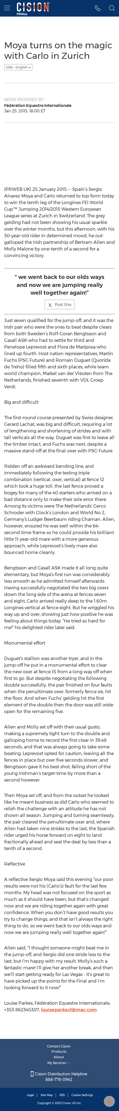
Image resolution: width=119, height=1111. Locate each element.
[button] (98, 8)
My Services (57, 1063)
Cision (67, 1103)
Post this (63, 304)
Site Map (47, 1095)
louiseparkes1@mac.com (69, 1009)
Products (58, 1051)
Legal (30, 1095)
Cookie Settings (82, 1095)
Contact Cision (59, 1046)
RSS (62, 1095)
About (59, 1057)
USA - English (17, 67)
